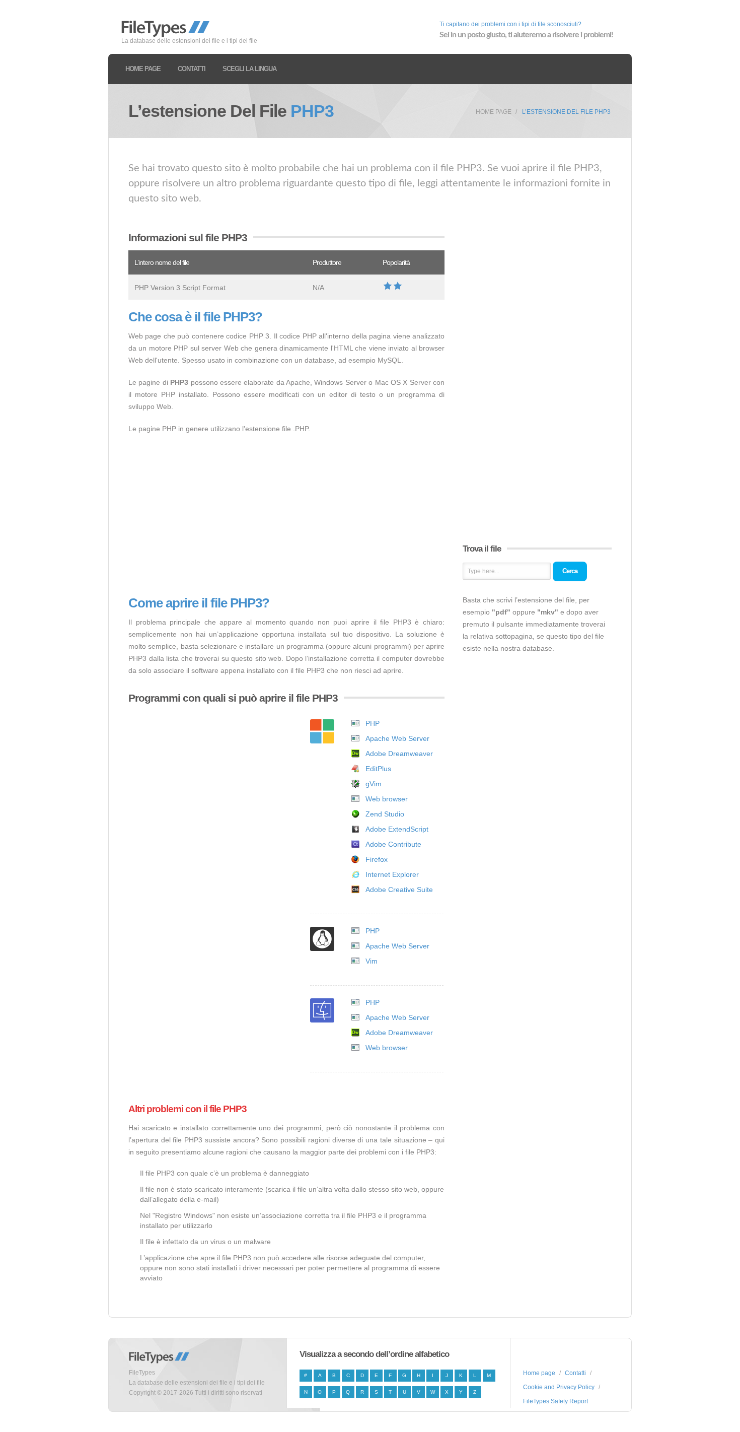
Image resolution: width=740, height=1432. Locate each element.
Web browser (386, 799)
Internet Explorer (392, 874)
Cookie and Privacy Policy (559, 1387)
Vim (371, 961)
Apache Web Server (397, 738)
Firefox (376, 859)
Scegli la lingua (249, 69)
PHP (372, 723)
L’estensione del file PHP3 (566, 111)
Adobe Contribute (393, 844)
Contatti (191, 69)
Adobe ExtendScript (396, 829)
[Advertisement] (286, 515)
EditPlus (378, 769)
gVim (373, 784)
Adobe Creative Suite (399, 889)
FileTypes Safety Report (555, 1401)
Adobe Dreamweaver (399, 753)
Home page (143, 69)
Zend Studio (384, 814)
